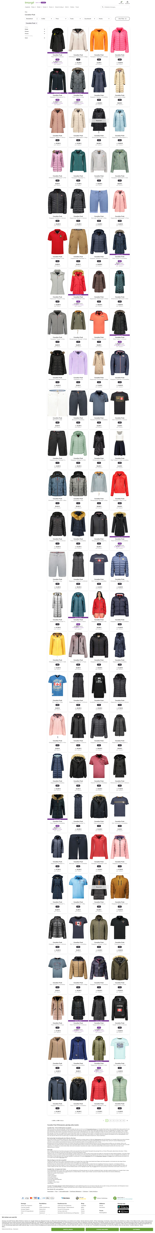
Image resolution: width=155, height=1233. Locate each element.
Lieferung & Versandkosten (64, 1205)
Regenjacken (50, 1191)
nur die (65, 1171)
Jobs (22, 1213)
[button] (127, 3)
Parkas (110, 1156)
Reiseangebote (103, 1212)
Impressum (42, 1213)
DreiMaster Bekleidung (75, 1191)
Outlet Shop (87, 1156)
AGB (40, 1205)
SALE (26, 38)
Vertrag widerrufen (62, 1211)
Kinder (26, 29)
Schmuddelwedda (63, 1191)
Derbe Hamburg (93, 1191)
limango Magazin (25, 1209)
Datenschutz (42, 1209)
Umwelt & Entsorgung (63, 1209)
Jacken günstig (57, 1186)
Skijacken (105, 1156)
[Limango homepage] (29, 3)
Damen (27, 31)
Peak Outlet (61, 1157)
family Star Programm (26, 1205)
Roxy (56, 1191)
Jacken (94, 1166)
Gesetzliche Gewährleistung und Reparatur (68, 1213)
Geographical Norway (92, 1129)
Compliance (42, 1211)
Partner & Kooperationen (27, 1211)
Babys (82, 1207)
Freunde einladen (25, 1207)
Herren (26, 33)
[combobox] (115, 7)
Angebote (83, 1205)
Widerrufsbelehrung (44, 1207)
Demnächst (102, 1207)
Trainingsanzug (98, 1139)
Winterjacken (99, 1156)
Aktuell (101, 1205)
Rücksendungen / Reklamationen (66, 1207)
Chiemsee (85, 1191)
